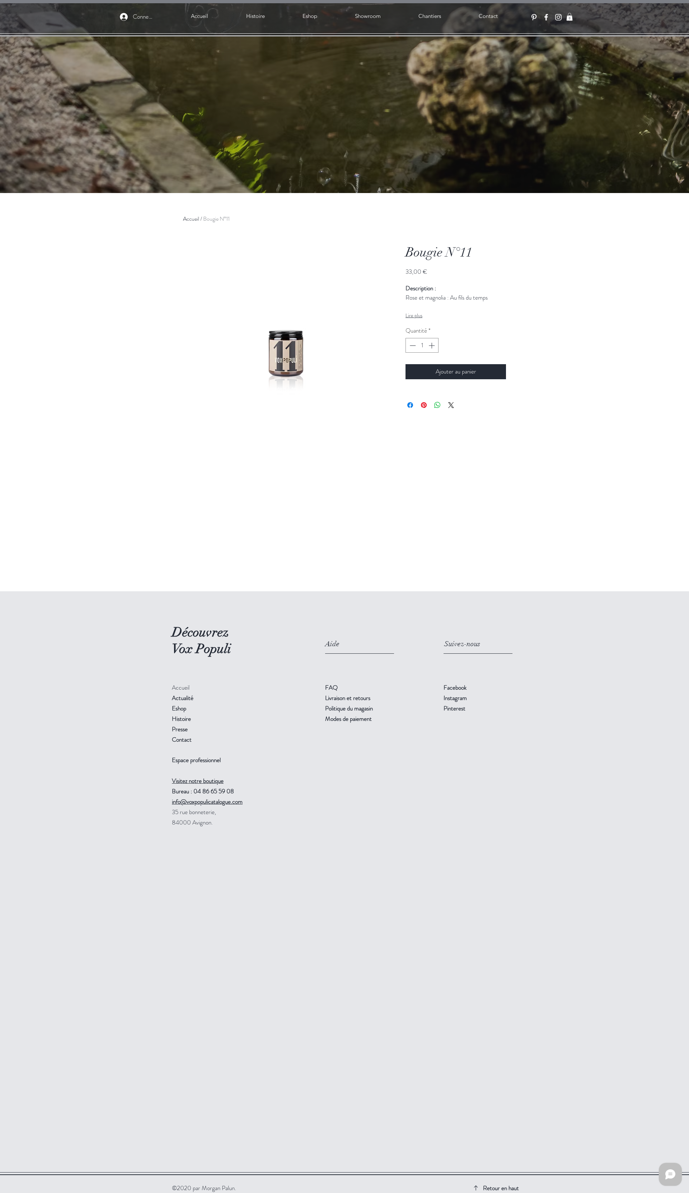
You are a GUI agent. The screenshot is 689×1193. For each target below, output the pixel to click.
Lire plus (414, 315)
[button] (569, 17)
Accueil (191, 219)
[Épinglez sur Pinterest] (424, 405)
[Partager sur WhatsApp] (437, 405)
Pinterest (454, 708)
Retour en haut (501, 1188)
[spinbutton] (422, 345)
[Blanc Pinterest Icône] (534, 17)
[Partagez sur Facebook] (410, 405)
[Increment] (432, 345)
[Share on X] (451, 405)
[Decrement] (412, 345)
